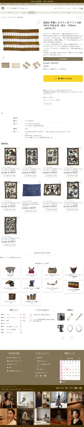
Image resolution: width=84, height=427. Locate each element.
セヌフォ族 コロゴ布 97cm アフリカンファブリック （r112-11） (52, 203)
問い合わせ (67, 4)
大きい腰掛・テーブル (12, 326)
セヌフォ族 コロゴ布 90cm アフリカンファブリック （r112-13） (10, 203)
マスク (8, 314)
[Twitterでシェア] (47, 103)
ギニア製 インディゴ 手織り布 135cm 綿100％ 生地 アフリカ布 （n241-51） (30, 204)
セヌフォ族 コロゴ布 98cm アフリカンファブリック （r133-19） (73, 169)
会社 (63, 4)
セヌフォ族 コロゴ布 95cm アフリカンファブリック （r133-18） (73, 203)
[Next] (37, 40)
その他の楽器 (23, 12)
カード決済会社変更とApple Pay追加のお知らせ (43, 320)
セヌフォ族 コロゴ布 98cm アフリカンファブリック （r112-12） (52, 169)
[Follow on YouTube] (78, 4)
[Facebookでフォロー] (75, 4)
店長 (59, 4)
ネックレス (9, 332)
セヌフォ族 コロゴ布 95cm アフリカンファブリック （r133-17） (31, 169)
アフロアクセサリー (56, 12)
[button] (67, 8)
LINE (82, 4)
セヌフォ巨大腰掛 (11, 329)
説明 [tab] (2, 113)
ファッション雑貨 (66, 12)
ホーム (3, 17)
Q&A (73, 4)
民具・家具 (10, 12)
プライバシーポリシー (29, 389)
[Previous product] (81, 17)
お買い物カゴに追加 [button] (10, 175)
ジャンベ (37, 12)
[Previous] (4, 40)
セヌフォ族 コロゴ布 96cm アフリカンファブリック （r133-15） (10, 238)
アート (4, 12)
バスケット (17, 12)
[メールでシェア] (50, 103)
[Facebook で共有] (44, 103)
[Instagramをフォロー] (77, 4)
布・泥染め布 (31, 12)
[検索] (62, 8)
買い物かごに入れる (65, 78)
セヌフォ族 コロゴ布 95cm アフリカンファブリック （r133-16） (10, 169)
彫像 (7, 320)
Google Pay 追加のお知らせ (41, 314)
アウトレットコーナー (76, 12)
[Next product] (78, 17)
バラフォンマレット (11, 317)
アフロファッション (45, 12)
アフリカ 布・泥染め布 (15, 17)
